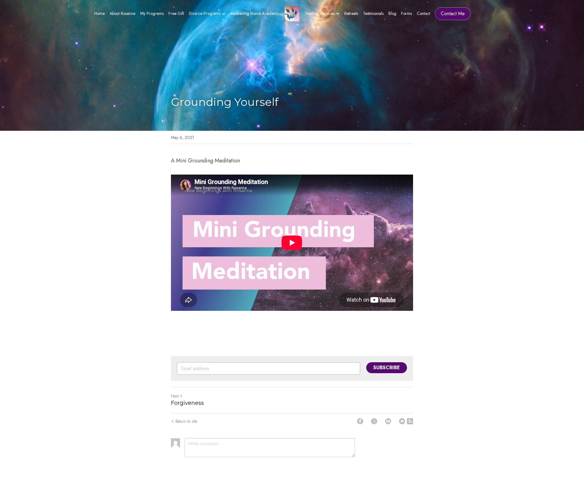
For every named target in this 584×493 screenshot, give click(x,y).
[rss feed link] (410, 421)
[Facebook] (360, 421)
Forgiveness (187, 403)
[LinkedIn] (388, 421)
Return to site (186, 421)
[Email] (402, 421)
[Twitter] (374, 421)
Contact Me (453, 13)
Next (175, 396)
